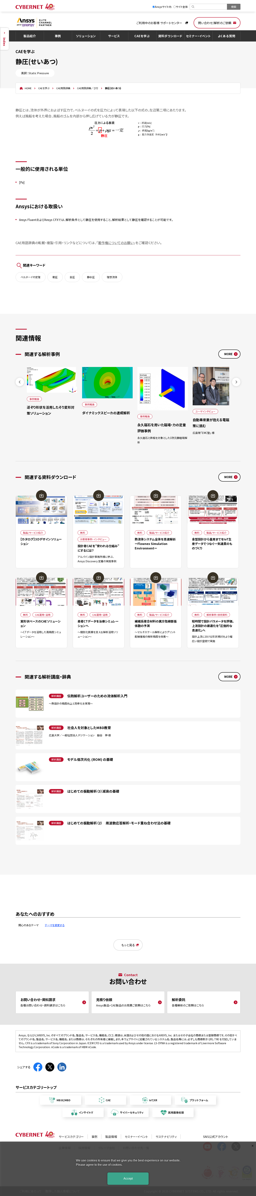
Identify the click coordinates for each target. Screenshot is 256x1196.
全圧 (72, 277)
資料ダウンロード (170, 36)
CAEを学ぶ (142, 36)
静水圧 (91, 277)
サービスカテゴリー (71, 1136)
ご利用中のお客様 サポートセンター (159, 23)
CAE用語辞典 (63, 88)
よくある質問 (226, 36)
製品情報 (111, 1136)
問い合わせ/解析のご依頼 (214, 23)
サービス (114, 36)
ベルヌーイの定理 (30, 277)
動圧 (55, 277)
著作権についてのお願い (116, 242)
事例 (58, 36)
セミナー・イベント (198, 36)
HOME (28, 88)
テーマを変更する (55, 925)
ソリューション (86, 36)
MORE (228, 354)
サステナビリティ (166, 1136)
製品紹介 (29, 36)
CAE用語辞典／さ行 (87, 88)
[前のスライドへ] (20, 382)
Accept (128, 1178)
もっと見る (128, 945)
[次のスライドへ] (236, 382)
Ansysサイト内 (163, 7)
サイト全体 (182, 7)
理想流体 (112, 277)
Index (4, 42)
